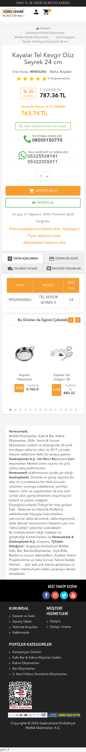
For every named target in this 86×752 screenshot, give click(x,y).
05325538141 (43, 156)
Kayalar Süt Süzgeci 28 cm (62, 379)
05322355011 (43, 162)
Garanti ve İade (23, 616)
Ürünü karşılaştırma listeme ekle (33, 229)
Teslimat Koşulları (25, 627)
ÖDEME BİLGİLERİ (63, 258)
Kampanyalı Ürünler (26, 652)
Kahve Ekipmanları (25, 663)
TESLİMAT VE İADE (22, 269)
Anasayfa (44, 28)
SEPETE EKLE (43, 191)
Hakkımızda (20, 632)
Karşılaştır (70, 229)
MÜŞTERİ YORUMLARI (63, 269)
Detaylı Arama (60, 627)
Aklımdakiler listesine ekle (43, 243)
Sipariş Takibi (22, 621)
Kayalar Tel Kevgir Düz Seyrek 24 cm (45, 41)
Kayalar (66, 71)
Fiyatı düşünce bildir (43, 236)
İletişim (55, 621)
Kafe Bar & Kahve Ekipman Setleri (36, 657)
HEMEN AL (45, 203)
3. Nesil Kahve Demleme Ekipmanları (39, 674)
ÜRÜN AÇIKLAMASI (22, 258)
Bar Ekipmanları (23, 668)
